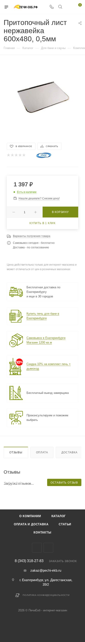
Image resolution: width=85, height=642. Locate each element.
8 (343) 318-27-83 (29, 561)
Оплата (42, 452)
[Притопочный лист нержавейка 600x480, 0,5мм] (43, 96)
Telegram (37, 548)
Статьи (65, 524)
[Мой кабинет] (69, 7)
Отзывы (15, 452)
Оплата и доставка (31, 524)
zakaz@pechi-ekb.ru (45, 570)
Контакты (42, 532)
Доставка (69, 452)
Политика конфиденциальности (46, 595)
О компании (30, 516)
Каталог (58, 516)
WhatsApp (48, 548)
